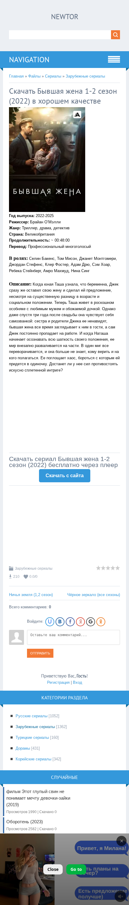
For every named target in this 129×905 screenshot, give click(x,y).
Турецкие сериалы (32, 737)
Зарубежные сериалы (85, 76)
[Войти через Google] (90, 621)
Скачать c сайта (65, 475)
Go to (76, 869)
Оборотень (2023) (31, 825)
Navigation (29, 59)
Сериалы (53, 76)
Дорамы (23, 748)
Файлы (34, 76)
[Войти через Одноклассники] (100, 621)
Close (52, 869)
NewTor (64, 16)
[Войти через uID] (49, 621)
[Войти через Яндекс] (80, 621)
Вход (77, 682)
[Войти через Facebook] (70, 621)
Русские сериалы (31, 716)
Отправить (40, 653)
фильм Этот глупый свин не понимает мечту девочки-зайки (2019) (38, 801)
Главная (16, 76)
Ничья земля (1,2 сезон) (31, 594)
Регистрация (58, 682)
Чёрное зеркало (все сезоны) (93, 594)
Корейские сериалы (33, 759)
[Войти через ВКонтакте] (60, 621)
